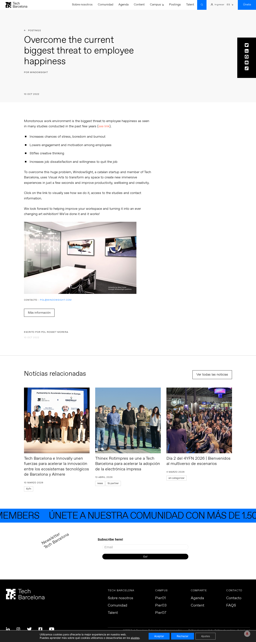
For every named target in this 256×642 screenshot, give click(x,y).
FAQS (231, 605)
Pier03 (160, 605)
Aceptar (159, 636)
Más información (39, 313)
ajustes (135, 637)
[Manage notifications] (247, 634)
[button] (230, 5)
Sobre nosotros (82, 5)
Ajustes (205, 636)
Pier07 (160, 613)
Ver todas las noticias (212, 374)
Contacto (233, 598)
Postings (175, 5)
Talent (190, 5)
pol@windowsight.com (56, 300)
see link (103, 126)
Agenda (123, 5)
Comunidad (105, 5)
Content (139, 5)
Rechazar (182, 636)
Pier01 (160, 598)
